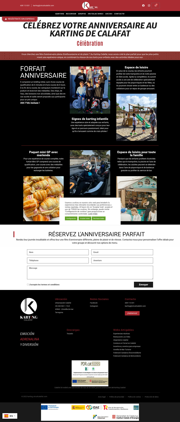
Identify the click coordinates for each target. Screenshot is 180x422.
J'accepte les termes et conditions (44, 285)
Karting (59, 14)
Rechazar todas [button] (98, 218)
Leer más (92, 214)
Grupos (82, 14)
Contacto (119, 14)
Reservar (71, 14)
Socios (108, 14)
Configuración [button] (71, 218)
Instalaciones (96, 14)
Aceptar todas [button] (85, 218)
